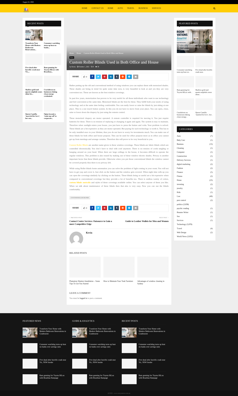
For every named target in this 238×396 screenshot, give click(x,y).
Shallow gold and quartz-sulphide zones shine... (203, 92)
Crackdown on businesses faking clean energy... (183, 114)
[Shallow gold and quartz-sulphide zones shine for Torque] (34, 81)
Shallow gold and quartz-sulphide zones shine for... (33, 92)
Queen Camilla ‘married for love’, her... (204, 113)
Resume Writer (182, 212)
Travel (130, 8)
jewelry (180, 188)
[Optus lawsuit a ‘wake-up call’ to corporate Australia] (52, 105)
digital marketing (183, 164)
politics (179, 204)
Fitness (179, 176)
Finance (180, 172)
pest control (181, 200)
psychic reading (183, 208)
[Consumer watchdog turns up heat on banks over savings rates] (52, 35)
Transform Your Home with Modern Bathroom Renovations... (32, 46)
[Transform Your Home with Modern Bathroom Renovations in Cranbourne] (34, 35)
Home (84, 8)
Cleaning (180, 148)
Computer (181, 152)
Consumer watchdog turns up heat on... (184, 71)
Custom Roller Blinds (78, 145)
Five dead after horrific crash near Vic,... (32, 69)
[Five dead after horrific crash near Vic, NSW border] (34, 59)
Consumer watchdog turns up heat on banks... (52, 45)
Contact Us (98, 8)
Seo (178, 216)
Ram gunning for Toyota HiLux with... (184, 91)
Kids (178, 192)
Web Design (181, 232)
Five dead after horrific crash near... (203, 71)
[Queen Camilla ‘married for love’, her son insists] (34, 105)
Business (143, 8)
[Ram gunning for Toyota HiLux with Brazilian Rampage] (52, 59)
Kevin (74, 67)
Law (178, 196)
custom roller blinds (80, 197)
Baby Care (181, 140)
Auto (120, 8)
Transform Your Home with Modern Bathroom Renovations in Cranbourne (194, 47)
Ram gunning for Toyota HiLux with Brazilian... (51, 69)
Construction (182, 156)
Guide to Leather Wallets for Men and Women (147, 221)
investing (180, 184)
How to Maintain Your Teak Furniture (118, 281)
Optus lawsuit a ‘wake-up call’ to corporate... (50, 116)
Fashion (180, 168)
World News (181, 236)
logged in (83, 298)
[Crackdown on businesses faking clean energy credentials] (52, 81)
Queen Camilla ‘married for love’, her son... (32, 116)
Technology (181, 224)
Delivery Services (184, 160)
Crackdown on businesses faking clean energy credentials (50, 93)
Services (156, 8)
